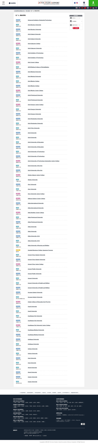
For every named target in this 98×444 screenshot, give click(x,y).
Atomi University (32, 367)
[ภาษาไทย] (96, 8)
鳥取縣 (15, 418)
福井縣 (38, 410)
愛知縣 (23, 410)
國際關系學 (81, 402)
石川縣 (34, 410)
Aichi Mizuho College (33, 81)
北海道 (15, 402)
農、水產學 (79, 406)
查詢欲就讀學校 (30, 392)
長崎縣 (23, 421)
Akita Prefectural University (35, 217)
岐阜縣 (15, 410)
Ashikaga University (33, 339)
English (62, 420)
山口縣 (30, 418)
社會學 (76, 402)
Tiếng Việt (78, 420)
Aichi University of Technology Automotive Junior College (43, 161)
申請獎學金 (64, 415)
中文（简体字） (68, 420)
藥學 (69, 406)
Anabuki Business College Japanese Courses (40, 250)
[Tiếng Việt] (91, 8)
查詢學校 (13, 3)
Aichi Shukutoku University (35, 118)
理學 (72, 406)
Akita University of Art (34, 236)
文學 (58, 402)
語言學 (61, 402)
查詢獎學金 (59, 415)
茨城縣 (15, 406)
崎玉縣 (26, 406)
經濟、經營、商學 (70, 402)
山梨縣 (43, 406)
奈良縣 (30, 414)
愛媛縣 (42, 418)
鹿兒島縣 (38, 421)
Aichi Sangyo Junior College (35, 104)
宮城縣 (26, 402)
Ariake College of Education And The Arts (39, 302)
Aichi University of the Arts (35, 165)
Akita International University (36, 203)
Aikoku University (33, 179)
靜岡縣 (19, 410)
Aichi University (32, 132)
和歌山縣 (35, 414)
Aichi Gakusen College (34, 43)
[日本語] (77, 8)
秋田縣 (30, 402)
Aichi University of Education (36, 142)
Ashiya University (32, 348)
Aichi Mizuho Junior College (35, 90)
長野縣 (47, 406)
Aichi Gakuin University (34, 34)
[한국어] (88, 8)
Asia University (32, 358)
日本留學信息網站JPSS (19, 10)
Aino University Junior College (36, 193)
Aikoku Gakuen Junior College (36, 175)
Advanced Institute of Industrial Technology (40, 20)
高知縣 (46, 418)
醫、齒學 (65, 406)
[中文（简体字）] (82, 8)
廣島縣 (26, 418)
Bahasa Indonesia (60, 421)
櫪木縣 (19, 406)
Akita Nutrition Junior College (36, 212)
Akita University (32, 226)
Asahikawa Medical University (36, 330)
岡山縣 (23, 418)
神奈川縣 (38, 406)
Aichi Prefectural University (35, 95)
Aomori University (33, 278)
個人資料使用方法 (66, 392)
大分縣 (30, 421)
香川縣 (38, 418)
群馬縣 (23, 406)
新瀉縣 (15, 407)
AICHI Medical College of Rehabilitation (38, 67)
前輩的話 (44, 392)
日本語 (58, 420)
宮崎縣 (34, 421)
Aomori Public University (34, 269)
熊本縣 (26, 421)
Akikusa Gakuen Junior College (36, 198)
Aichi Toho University (34, 128)
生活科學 (65, 409)
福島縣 (38, 402)
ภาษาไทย (67, 421)
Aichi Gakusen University (35, 48)
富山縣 (30, 410)
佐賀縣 (19, 421)
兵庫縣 (26, 414)
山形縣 (34, 402)
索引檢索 (28, 10)
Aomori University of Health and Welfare (39, 283)
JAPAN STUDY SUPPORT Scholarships (76, 415)
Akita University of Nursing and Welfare (38, 245)
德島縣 (34, 418)
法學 (64, 402)
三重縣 (26, 410)
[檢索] (76, 28)
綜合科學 (73, 409)
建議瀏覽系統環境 (74, 392)
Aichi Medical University (34, 71)
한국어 (73, 420)
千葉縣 (30, 406)
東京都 (34, 406)
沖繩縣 (43, 421)
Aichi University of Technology (36, 151)
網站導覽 (54, 392)
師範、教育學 (59, 409)
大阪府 (23, 414)
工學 (75, 406)
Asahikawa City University (35, 316)
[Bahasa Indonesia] (93, 8)
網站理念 (26, 435)
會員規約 (59, 392)
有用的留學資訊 (38, 392)
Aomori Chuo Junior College (35, 264)
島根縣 (19, 418)
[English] (79, 8)
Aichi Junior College (33, 62)
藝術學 (69, 409)
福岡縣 (15, 421)
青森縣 (19, 402)
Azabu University (32, 377)
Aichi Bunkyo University (34, 24)
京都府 (19, 414)
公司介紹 (44, 435)
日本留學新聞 (22, 392)
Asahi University (32, 306)
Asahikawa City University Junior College (39, 325)
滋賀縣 (15, 414)
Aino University (32, 184)
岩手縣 (23, 402)
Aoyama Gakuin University (35, 292)
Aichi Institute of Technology (35, 53)
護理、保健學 (59, 406)
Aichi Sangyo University (34, 109)
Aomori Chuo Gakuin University (36, 255)
